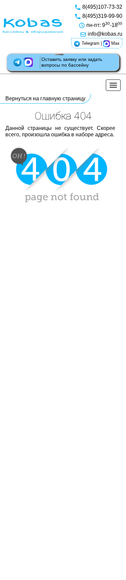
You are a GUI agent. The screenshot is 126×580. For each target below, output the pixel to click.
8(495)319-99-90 (101, 16)
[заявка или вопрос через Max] (29, 62)
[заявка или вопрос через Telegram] (18, 62)
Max (115, 43)
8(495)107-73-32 (101, 7)
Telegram (89, 43)
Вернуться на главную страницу (45, 98)
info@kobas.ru (104, 34)
